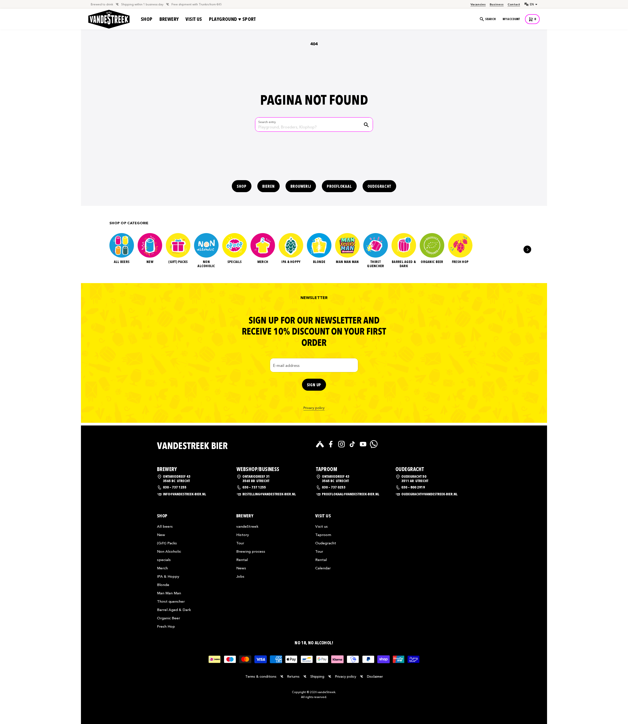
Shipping (317, 676)
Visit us (193, 19)
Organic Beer (432, 262)
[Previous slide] (100, 249)
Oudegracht (379, 186)
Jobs (240, 576)
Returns (293, 676)
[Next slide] (527, 249)
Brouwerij (300, 186)
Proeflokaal (339, 186)
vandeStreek (247, 526)
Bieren (268, 186)
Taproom (323, 534)
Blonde (319, 262)
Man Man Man (347, 262)
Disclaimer (375, 676)
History (242, 534)
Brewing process (250, 551)
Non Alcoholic (206, 264)
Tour (240, 543)
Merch (262, 262)
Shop (147, 19)
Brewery (169, 19)
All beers (122, 262)
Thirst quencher (375, 264)
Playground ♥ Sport (232, 19)
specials (234, 262)
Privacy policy (314, 408)
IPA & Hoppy (290, 262)
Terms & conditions (260, 676)
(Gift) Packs (178, 262)
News (241, 568)
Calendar (323, 568)
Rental (242, 559)
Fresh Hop (460, 262)
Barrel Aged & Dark (404, 264)
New (149, 262)
